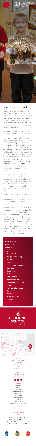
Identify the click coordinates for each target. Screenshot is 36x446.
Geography (11, 271)
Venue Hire (18, 393)
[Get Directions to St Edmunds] (18, 355)
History (9, 274)
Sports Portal (18, 389)
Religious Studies (13, 297)
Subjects (8, 247)
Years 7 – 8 (9, 245)
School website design (15, 423)
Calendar (18, 387)
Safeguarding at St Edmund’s (18, 403)
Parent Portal (18, 385)
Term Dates (18, 399)
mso (26, 423)
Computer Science (14, 254)
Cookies (18, 414)
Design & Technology (15, 257)
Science (10, 299)
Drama (9, 259)
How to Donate (18, 395)
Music (9, 285)
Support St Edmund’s (18, 397)
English (9, 262)
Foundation (11, 242)
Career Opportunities (18, 391)
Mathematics (12, 277)
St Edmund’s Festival (18, 401)
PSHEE (9, 294)
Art (8, 251)
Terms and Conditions (18, 412)
